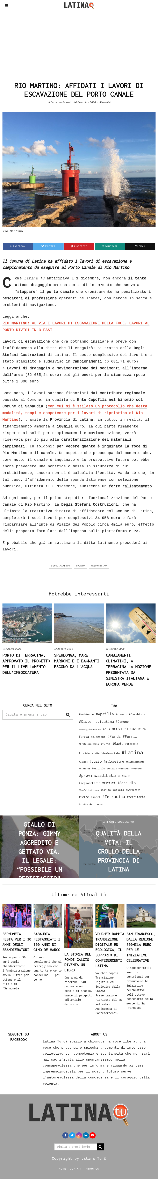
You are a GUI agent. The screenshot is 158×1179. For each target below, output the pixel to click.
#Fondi (114, 736)
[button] (68, 715)
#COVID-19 (121, 728)
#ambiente (86, 714)
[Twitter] (72, 1135)
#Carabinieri (139, 714)
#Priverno (137, 768)
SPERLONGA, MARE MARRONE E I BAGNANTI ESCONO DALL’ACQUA (76, 661)
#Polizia (112, 768)
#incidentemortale (107, 753)
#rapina (126, 776)
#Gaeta (117, 743)
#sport (96, 797)
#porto (80, 565)
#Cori (106, 729)
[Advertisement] (79, 42)
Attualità (105, 102)
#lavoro (83, 762)
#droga (84, 736)
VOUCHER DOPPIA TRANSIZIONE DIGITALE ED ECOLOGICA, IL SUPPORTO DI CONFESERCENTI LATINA (109, 950)
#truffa (83, 804)
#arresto (121, 714)
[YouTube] (92, 1135)
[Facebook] (65, 1135)
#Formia (130, 736)
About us (92, 1168)
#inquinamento (60, 565)
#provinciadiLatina (99, 775)
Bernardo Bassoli (61, 102)
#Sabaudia (126, 783)
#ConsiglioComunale (90, 729)
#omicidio (98, 768)
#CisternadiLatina (96, 721)
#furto (105, 743)
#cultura (139, 729)
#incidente (86, 753)
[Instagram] (79, 1135)
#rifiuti (108, 783)
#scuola (118, 789)
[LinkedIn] (86, 1135)
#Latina (132, 752)
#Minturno (84, 768)
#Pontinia (124, 768)
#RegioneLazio (89, 783)
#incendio (131, 743)
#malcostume (114, 761)
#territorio (136, 797)
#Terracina (113, 796)
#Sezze (84, 797)
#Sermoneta (133, 789)
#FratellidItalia (89, 744)
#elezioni (98, 736)
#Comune (122, 721)
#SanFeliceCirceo (89, 790)
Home (62, 1168)
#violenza (95, 804)
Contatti (76, 1168)
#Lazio (95, 761)
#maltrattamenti (135, 762)
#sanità (106, 789)
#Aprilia (105, 713)
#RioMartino (99, 565)
